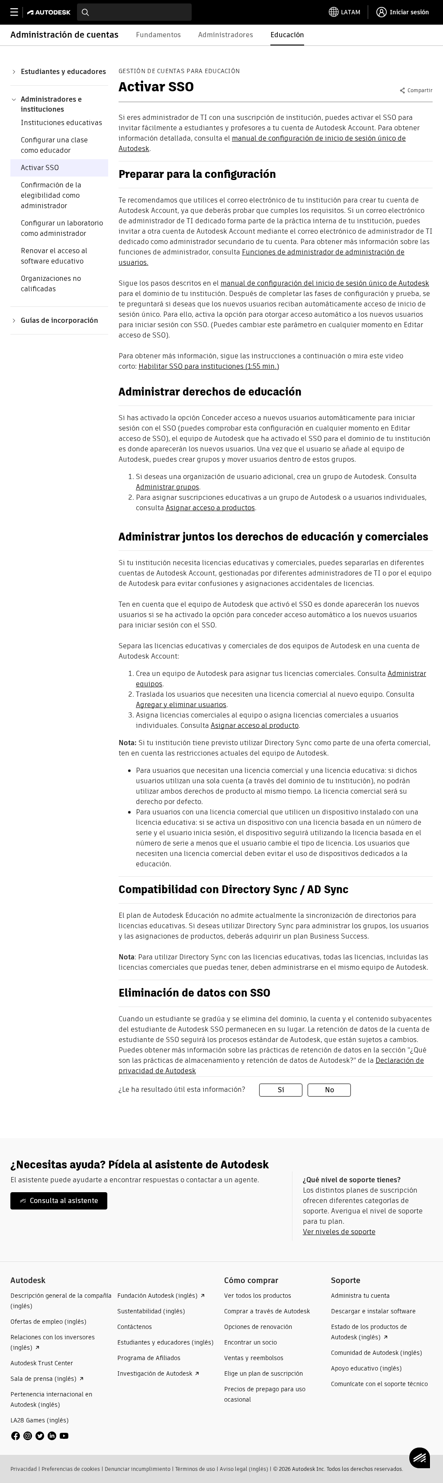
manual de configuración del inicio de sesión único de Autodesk (325, 283)
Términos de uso (195, 1469)
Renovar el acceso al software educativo (54, 256)
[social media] (39, 1436)
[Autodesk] (50, 12)
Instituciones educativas (61, 123)
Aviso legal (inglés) (244, 1469)
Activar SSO (40, 168)
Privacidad (23, 1469)
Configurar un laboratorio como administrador (62, 228)
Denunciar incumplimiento (137, 1469)
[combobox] (134, 12)
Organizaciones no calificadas (51, 283)
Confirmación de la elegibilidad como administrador (51, 195)
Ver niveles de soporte (339, 1232)
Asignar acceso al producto (255, 725)
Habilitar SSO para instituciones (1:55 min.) (208, 366)
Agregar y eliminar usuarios (181, 705)
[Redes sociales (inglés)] (39, 1435)
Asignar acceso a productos (210, 508)
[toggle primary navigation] (18, 12)
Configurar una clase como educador (54, 145)
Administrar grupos (167, 487)
